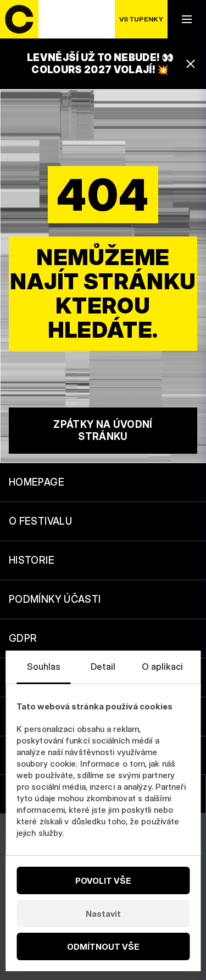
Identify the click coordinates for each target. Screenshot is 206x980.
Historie (31, 560)
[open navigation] (187, 19)
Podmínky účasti (55, 599)
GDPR (23, 638)
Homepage (36, 482)
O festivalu (40, 521)
